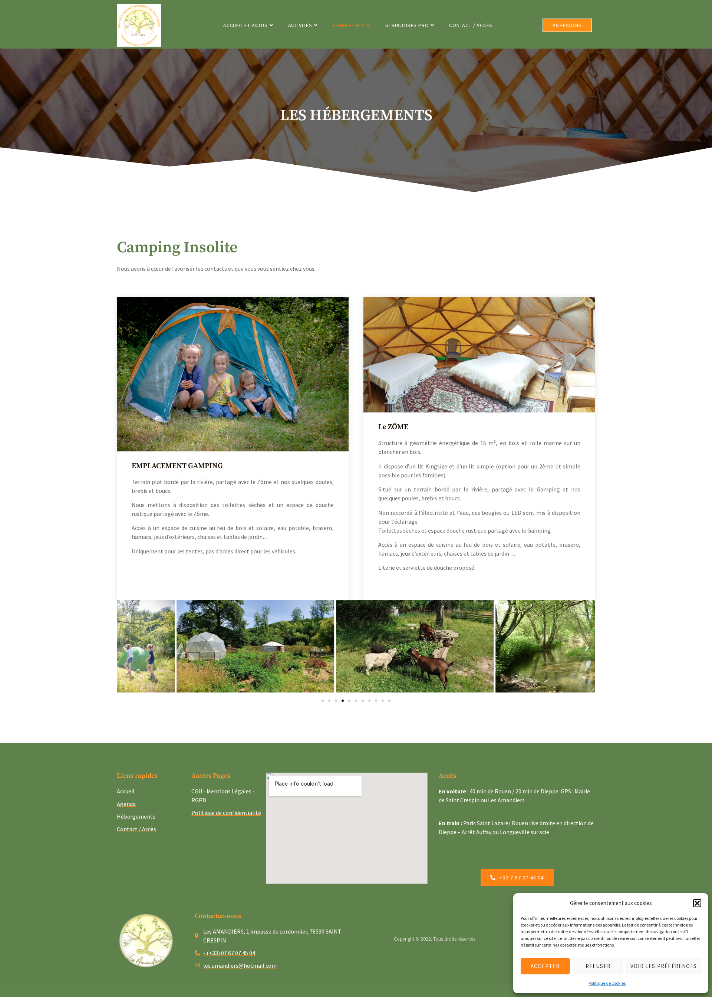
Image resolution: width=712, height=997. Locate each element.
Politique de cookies (607, 983)
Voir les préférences (663, 966)
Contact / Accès (470, 25)
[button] (697, 903)
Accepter (545, 966)
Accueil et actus (245, 25)
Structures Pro (407, 25)
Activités (300, 25)
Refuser (598, 966)
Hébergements (352, 25)
